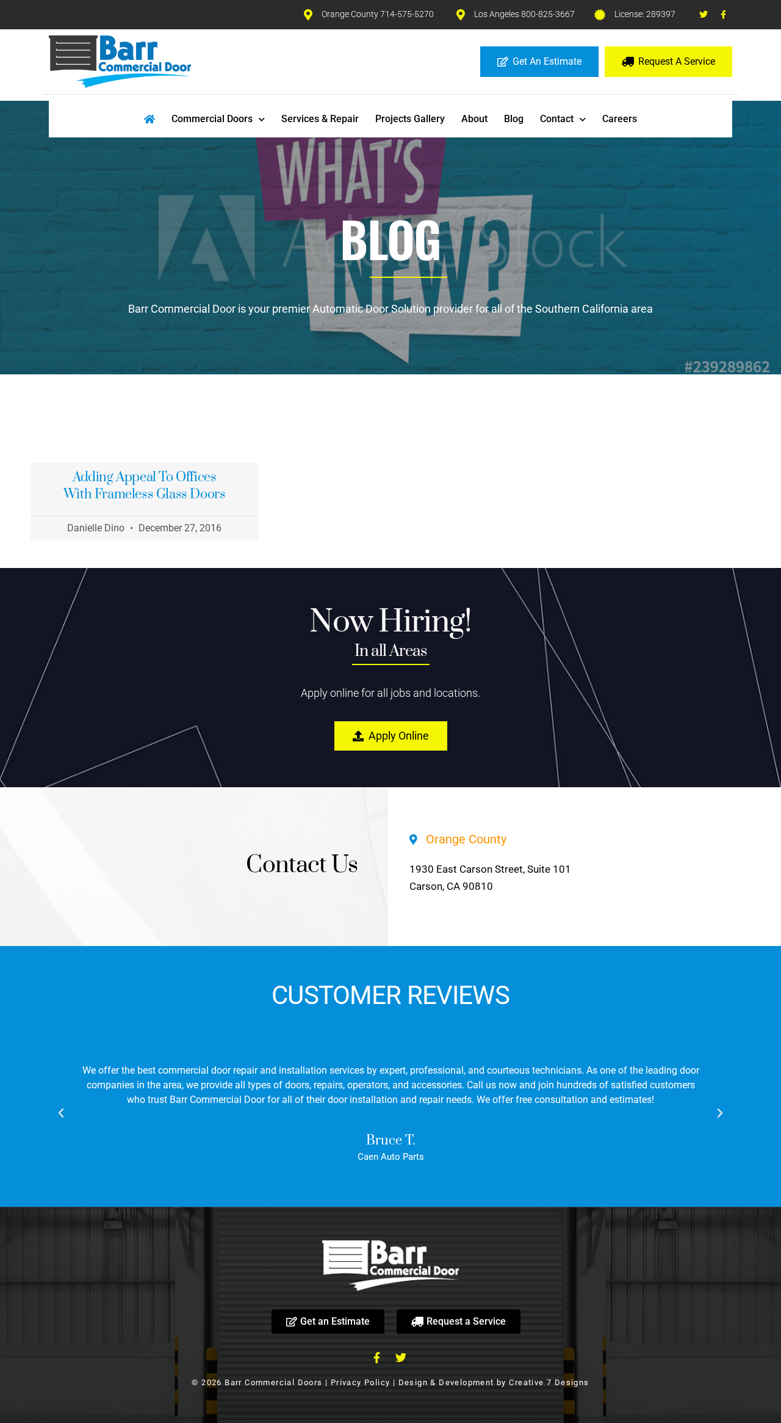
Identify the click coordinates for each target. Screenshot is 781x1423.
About (474, 119)
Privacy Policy (360, 1382)
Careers (619, 119)
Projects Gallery (410, 119)
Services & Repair (320, 119)
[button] (61, 1113)
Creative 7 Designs (549, 1382)
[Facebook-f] (723, 14)
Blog (514, 119)
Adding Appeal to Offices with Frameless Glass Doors (144, 486)
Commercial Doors (212, 119)
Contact (557, 119)
